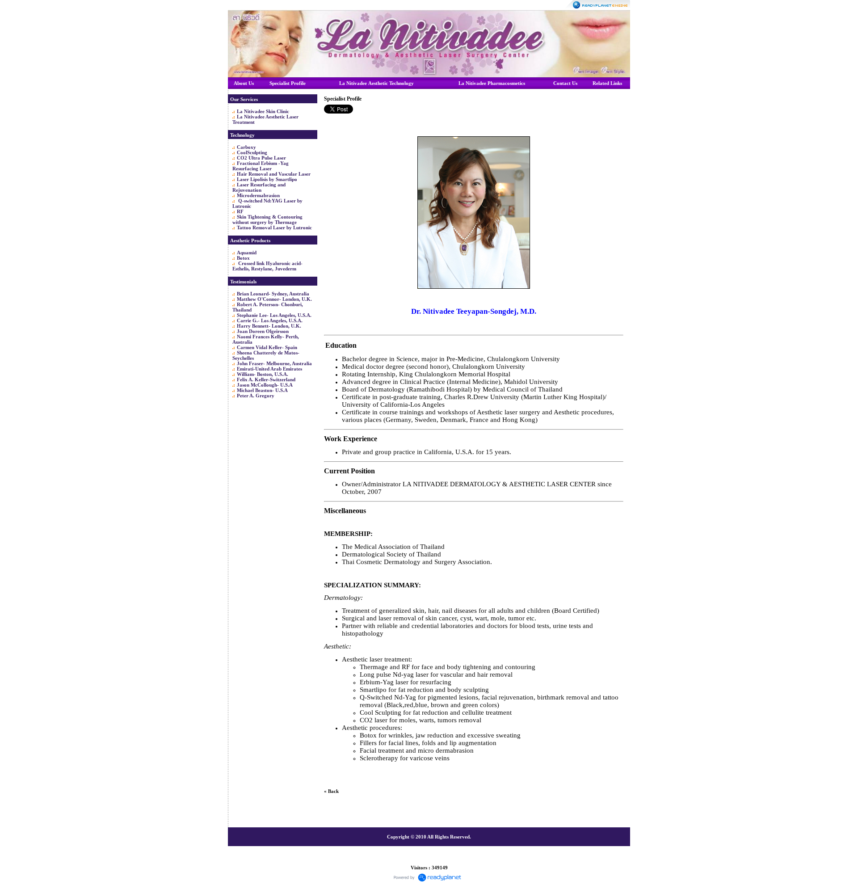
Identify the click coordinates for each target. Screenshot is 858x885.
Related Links (607, 83)
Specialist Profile (287, 83)
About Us (244, 83)
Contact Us (565, 83)
